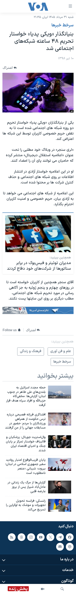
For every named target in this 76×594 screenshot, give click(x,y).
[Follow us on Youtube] (41, 537)
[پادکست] (70, 546)
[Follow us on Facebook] (70, 537)
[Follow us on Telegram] (60, 537)
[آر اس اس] (12, 537)
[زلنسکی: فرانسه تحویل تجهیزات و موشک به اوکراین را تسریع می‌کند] (59, 505)
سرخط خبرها (62, 25)
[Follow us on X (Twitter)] (50, 537)
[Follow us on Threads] (21, 537)
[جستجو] (62, 589)
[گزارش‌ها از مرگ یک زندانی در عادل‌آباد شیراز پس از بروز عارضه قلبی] (59, 487)
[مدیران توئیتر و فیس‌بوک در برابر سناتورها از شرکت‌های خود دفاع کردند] (38, 233)
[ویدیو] (42, 589)
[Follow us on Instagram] (31, 537)
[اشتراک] (60, 546)
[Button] (10, 67)
